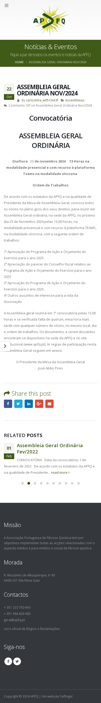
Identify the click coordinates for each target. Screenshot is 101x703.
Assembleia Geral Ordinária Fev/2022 (50, 448)
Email (49, 404)
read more (59, 472)
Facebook (8, 404)
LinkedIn (29, 404)
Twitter (18, 404)
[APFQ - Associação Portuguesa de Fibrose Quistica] (50, 19)
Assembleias (74, 100)
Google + (39, 404)
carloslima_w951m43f (42, 100)
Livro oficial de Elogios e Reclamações (32, 629)
